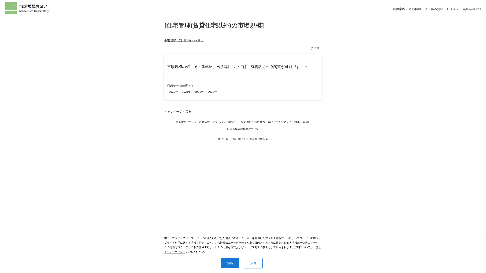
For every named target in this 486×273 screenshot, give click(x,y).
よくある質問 (434, 9)
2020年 (173, 91)
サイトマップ (283, 121)
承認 (230, 263)
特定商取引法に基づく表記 (257, 121)
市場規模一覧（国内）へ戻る (184, 40)
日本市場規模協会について (243, 128)
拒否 (253, 263)
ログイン (453, 9)
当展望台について (186, 121)
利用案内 (399, 9)
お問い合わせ (301, 121)
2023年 (212, 91)
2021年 (186, 91)
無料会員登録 (472, 9)
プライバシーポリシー (225, 121)
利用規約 (204, 121)
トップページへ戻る (177, 111)
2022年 (199, 91)
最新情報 (415, 9)
